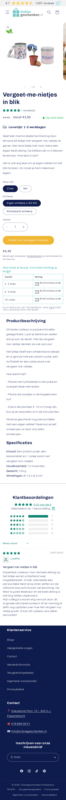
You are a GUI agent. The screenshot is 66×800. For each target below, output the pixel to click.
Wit (25, 188)
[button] (7, 12)
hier (51, 308)
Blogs (10, 640)
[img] (11, 553)
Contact (12, 656)
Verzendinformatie (18, 664)
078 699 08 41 (20, 723)
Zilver (10, 188)
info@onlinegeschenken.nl (29, 731)
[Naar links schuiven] (25, 87)
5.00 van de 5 (42, 504)
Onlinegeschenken (31, 785)
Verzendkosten (34, 256)
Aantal (7, 220)
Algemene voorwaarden (22, 681)
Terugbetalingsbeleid (20, 673)
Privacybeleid (15, 689)
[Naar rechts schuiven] (41, 87)
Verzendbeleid (49, 795)
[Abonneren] (55, 757)
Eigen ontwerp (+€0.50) (22, 203)
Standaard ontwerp (20, 211)
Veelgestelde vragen (20, 648)
